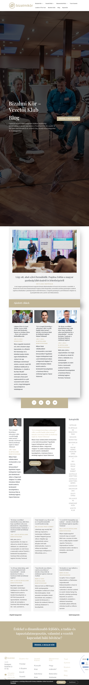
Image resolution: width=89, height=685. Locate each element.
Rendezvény (18, 341)
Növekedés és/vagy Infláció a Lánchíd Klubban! (68, 569)
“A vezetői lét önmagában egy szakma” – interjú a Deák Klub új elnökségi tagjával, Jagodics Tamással (68, 523)
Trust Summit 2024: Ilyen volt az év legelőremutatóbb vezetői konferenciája (44, 522)
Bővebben (35, 463)
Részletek (13, 683)
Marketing (73, 440)
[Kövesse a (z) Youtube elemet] (55, 402)
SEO (73, 461)
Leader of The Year (40, 7)
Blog (59, 7)
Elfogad (61, 682)
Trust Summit (73, 3)
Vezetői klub (49, 284)
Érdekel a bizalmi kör (44, 645)
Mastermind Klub (54, 659)
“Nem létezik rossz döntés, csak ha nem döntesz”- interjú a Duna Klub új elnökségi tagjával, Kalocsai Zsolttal (43, 572)
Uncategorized (64, 575)
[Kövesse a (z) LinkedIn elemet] (41, 402)
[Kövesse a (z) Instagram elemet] (48, 402)
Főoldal (22, 664)
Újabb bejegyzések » (74, 615)
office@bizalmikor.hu (11, 674)
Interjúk (73, 425)
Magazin (73, 437)
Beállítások (72, 682)
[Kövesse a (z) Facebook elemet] (34, 402)
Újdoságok (73, 486)
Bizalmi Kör (38, 3)
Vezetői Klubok (37, 659)
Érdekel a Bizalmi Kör (68, 119)
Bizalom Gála (51, 7)
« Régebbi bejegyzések (15, 615)
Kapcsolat (65, 7)
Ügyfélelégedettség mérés (73, 481)
